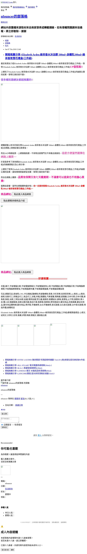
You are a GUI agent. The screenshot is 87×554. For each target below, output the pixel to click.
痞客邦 (17, 399)
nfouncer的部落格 (14, 16)
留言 (23, 399)
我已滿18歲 (5, 550)
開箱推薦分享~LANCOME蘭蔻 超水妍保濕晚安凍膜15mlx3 (29, 373)
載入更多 (4, 414)
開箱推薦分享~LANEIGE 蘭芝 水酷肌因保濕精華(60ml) (28, 371)
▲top (3, 409)
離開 (12, 550)
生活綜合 (18, 36)
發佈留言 (4, 427)
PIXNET (27, 522)
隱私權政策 (55, 522)
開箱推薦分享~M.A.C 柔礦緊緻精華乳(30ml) (23, 368)
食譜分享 (19, 405)
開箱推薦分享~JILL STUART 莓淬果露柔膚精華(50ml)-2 (28, 365)
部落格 (7, 43)
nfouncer (4, 385)
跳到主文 (4, 22)
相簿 (6, 40)
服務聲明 (63, 522)
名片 (6, 46)
